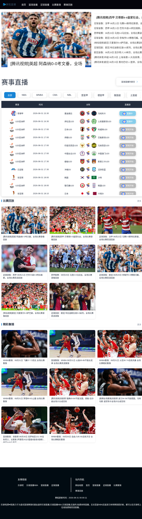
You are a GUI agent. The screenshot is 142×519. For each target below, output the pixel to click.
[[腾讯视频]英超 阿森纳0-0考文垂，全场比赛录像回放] (46, 39)
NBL (69, 95)
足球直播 (44, 5)
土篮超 (133, 95)
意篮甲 (84, 95)
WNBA (39, 95)
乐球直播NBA (32, 485)
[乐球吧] (11, 6)
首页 (23, 5)
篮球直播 (33, 5)
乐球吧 (21, 485)
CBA (55, 95)
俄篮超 (117, 95)
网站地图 (79, 485)
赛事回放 (68, 5)
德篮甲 (101, 95)
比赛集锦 (56, 5)
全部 (10, 95)
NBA (24, 95)
